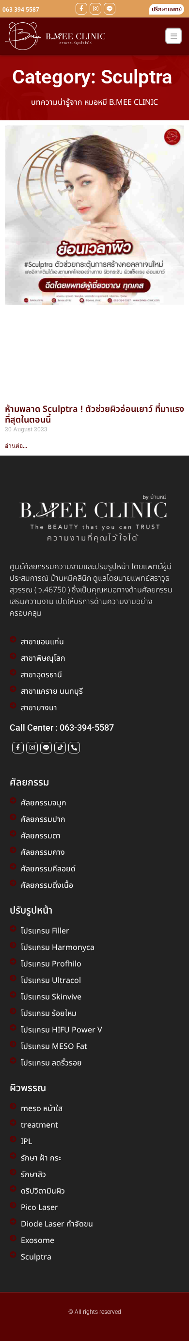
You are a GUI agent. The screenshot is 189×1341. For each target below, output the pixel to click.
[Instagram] (95, 9)
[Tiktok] (60, 747)
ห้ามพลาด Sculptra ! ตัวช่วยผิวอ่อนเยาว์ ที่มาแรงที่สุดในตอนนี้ (94, 414)
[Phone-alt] (74, 747)
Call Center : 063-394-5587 (62, 727)
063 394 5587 (20, 9)
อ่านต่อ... (16, 445)
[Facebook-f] (81, 9)
